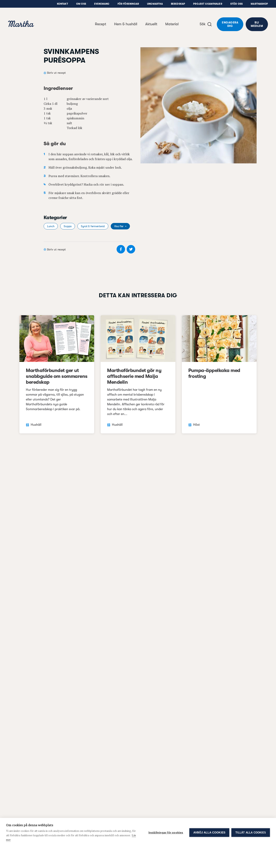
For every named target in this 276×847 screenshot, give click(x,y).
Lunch (51, 226)
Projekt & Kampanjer (207, 3)
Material (172, 24)
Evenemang (102, 3)
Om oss (81, 3)
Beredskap (178, 3)
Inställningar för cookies (166, 832)
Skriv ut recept (56, 72)
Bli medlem (257, 24)
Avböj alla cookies (209, 832)
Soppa (68, 226)
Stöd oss (236, 3)
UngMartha (155, 3)
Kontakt (62, 3)
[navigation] (21, 24)
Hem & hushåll (125, 24)
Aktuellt (151, 24)
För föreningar (128, 3)
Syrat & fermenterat (93, 226)
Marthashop (259, 3)
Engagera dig (230, 24)
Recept (100, 24)
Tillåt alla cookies (250, 832)
